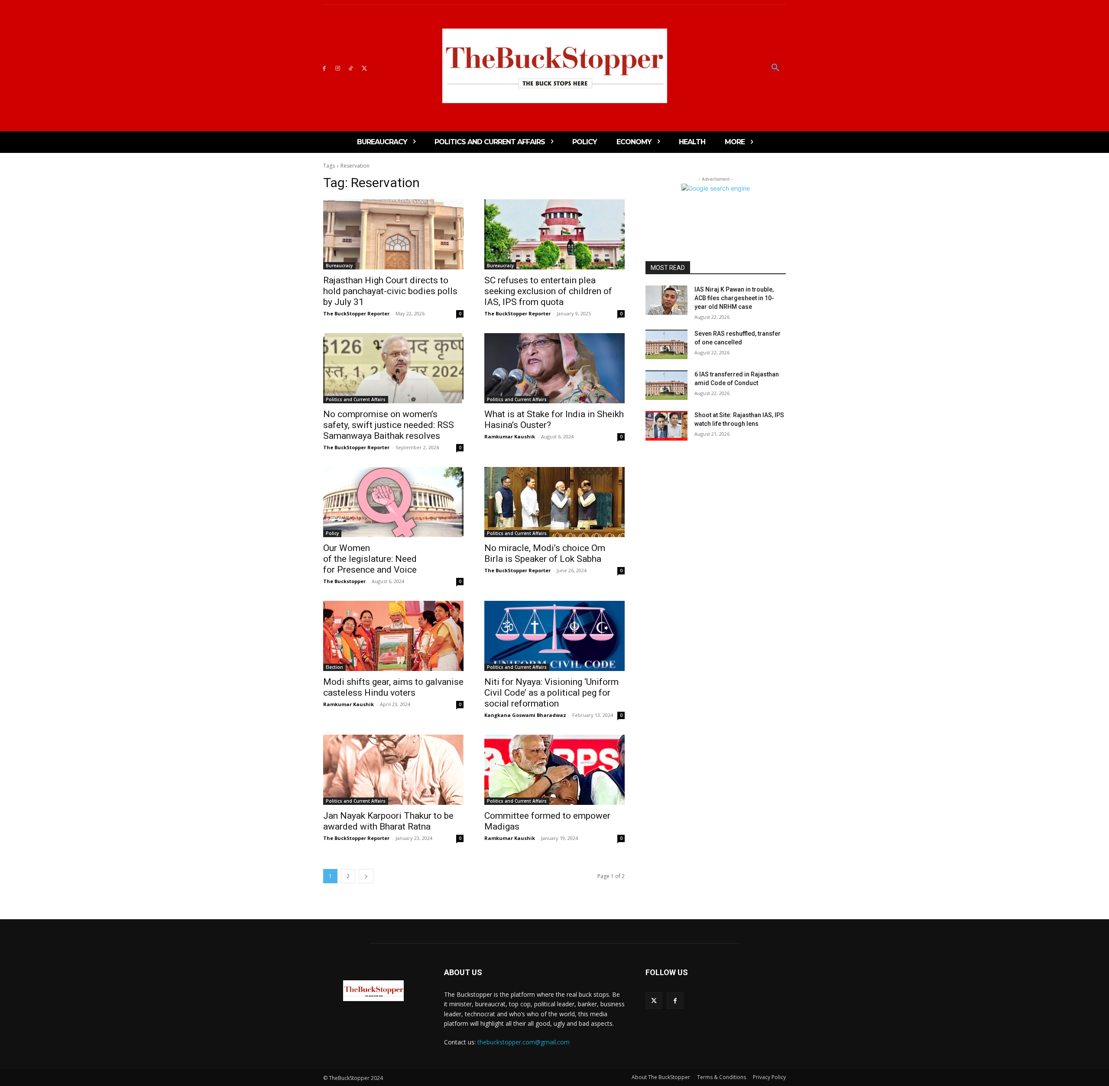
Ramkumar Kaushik (509, 436)
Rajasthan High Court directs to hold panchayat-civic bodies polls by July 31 (390, 291)
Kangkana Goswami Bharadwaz (525, 715)
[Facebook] (324, 67)
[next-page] (366, 876)
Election (334, 667)
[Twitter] (364, 67)
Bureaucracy (339, 266)
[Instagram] (337, 67)
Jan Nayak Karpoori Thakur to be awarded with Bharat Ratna (388, 821)
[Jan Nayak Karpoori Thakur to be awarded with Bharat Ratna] (393, 770)
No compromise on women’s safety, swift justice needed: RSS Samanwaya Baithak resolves (388, 425)
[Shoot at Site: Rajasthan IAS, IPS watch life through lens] (666, 426)
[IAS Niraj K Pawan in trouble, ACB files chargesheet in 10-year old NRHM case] (666, 300)
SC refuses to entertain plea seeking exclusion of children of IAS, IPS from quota (548, 291)
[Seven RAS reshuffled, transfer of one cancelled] (666, 344)
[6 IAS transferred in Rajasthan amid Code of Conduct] (666, 385)
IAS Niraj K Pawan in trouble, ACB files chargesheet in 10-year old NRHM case (734, 298)
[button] (775, 68)
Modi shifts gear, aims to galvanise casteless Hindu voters (393, 687)
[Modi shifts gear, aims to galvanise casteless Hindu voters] (393, 636)
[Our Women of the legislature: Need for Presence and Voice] (393, 502)
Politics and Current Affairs (356, 399)
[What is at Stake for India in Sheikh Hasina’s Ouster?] (554, 368)
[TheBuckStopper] (554, 66)
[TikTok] (351, 67)
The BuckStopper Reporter (356, 313)
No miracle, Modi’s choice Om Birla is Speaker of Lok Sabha (544, 553)
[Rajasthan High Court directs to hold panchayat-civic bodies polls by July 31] (393, 234)
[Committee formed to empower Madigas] (554, 770)
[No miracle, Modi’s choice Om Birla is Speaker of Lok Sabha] (554, 502)
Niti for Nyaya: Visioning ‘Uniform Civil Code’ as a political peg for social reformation (551, 693)
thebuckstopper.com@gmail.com (523, 1042)
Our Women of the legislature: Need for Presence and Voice (370, 559)
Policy (332, 533)
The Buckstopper (344, 581)
